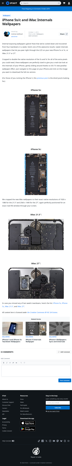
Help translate (6, 441)
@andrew (14, 36)
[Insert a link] (13, 362)
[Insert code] (10, 362)
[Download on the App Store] (27, 423)
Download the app (27, 418)
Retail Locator (24, 411)
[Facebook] (43, 441)
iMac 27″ (21, 306)
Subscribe (58, 408)
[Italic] (6, 362)
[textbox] (36, 370)
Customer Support (8, 402)
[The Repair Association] (69, 441)
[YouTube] (54, 441)
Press (22, 399)
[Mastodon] (58, 441)
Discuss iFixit (6, 405)
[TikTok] (39, 441)
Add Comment (33, 36)
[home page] (11, 3)
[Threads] (65, 441)
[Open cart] (64, 3)
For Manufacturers (26, 414)
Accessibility (6, 422)
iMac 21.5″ (9, 306)
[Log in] (69, 3)
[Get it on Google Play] (27, 429)
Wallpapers (6, 15)
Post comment (65, 380)
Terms (4, 428)
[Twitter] (46, 441)
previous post (42, 78)
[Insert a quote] (16, 362)
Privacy (4, 425)
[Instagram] (50, 441)
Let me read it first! (53, 411)
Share (62, 34)
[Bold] (3, 362)
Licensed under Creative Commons (41, 463)
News (22, 402)
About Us (5, 399)
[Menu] (2, 3)
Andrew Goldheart (17, 34)
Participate (23, 405)
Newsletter (5, 411)
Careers (4, 408)
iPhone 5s (57, 303)
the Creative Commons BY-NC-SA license (42, 312)
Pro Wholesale (24, 408)
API (3, 414)
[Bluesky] (61, 441)
